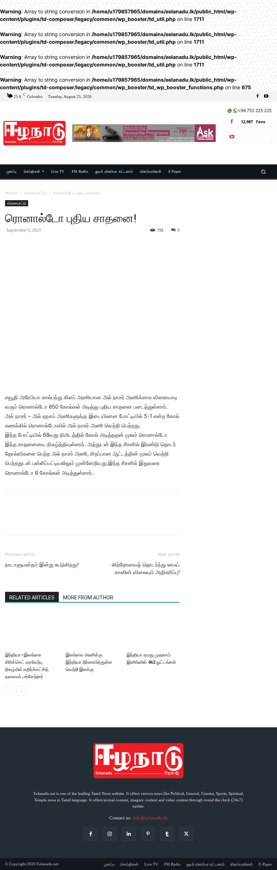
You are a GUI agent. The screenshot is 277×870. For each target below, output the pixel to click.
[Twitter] (29, 246)
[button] (263, 171)
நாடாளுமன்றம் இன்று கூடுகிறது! (42, 564)
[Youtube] (266, 96)
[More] (79, 246)
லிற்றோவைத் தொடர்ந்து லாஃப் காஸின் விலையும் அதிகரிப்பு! (146, 568)
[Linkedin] (129, 834)
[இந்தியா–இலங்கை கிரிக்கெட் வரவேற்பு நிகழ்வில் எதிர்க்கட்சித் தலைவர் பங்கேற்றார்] (31, 630)
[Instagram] (110, 834)
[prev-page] (9, 690)
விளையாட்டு (35, 193)
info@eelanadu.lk (150, 818)
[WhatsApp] (62, 246)
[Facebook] (257, 96)
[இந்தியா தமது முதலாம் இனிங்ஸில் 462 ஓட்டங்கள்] (153, 630)
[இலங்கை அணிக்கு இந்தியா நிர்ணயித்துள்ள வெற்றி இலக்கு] (92, 630)
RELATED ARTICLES (31, 597)
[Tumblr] (167, 834)
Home (11, 193)
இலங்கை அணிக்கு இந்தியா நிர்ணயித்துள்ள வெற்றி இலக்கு (89, 662)
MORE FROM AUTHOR (88, 597)
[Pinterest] (45, 246)
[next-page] (21, 690)
